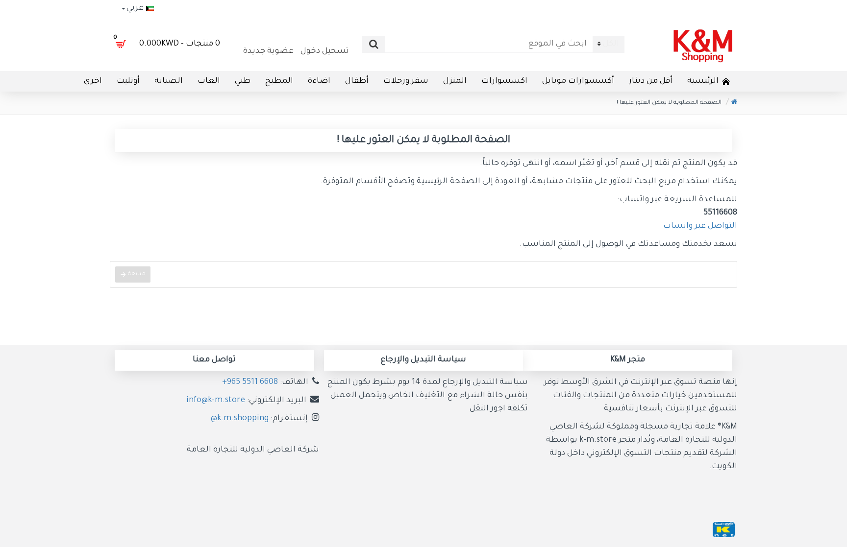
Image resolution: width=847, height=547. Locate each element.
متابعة (137, 274)
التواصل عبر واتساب (700, 226)
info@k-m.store (215, 400)
